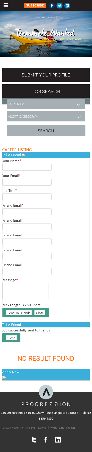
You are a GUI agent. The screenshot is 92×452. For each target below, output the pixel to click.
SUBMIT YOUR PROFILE (46, 74)
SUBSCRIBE (35, 5)
